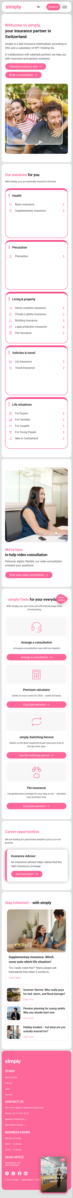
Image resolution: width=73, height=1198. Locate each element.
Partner (8, 1083)
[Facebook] (20, 1173)
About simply (11, 1077)
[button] (64, 7)
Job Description (24, 874)
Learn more (15, 977)
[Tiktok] (13, 1173)
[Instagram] (7, 1173)
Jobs (7, 1089)
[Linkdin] (26, 1173)
